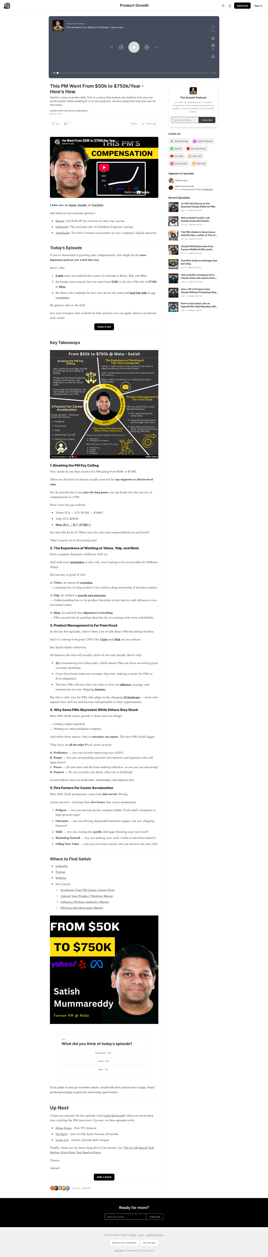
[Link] (45, 247)
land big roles (138, 292)
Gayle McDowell (114, 1115)
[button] (111, 47)
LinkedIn (62, 866)
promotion (77, 562)
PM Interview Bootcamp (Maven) (81, 908)
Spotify (82, 205)
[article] (193, 207)
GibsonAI (62, 227)
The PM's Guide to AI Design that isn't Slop (199, 262)
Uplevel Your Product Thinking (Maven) (86, 896)
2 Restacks (86, 1188)
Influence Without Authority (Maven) (84, 902)
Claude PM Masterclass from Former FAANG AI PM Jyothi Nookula (197, 248)
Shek (117, 639)
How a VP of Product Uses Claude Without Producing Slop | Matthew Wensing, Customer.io (199, 291)
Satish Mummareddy (78, 111)
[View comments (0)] (213, 38)
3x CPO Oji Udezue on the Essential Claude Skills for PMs (198, 205)
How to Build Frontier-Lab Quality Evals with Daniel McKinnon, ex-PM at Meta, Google (196, 219)
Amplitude (63, 233)
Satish (60, 275)
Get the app (149, 1242)
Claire (104, 639)
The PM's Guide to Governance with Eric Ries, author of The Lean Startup (199, 234)
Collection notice (154, 1234)
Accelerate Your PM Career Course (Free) (87, 890)
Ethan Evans (64, 1128)
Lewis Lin (62, 1140)
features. (100, 689)
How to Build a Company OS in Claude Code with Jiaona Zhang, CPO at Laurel (199, 276)
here (143, 1087)
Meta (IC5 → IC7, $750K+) (73, 524)
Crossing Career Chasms (192, 189)
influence (125, 684)
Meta (62, 286)
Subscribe (242, 5)
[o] (173, 207)
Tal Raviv (62, 1134)
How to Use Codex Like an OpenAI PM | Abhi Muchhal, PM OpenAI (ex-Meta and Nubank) (198, 305)
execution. (86, 582)
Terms (141, 1234)
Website (61, 878)
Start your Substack (125, 1242)
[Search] (223, 5)
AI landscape (131, 697)
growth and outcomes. (92, 595)
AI (57, 663)
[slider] (133, 72)
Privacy (132, 1234)
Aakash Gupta (57, 111)
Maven (60, 221)
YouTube (97, 205)
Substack (118, 1250)
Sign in (258, 5)
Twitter (60, 872)
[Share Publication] (230, 5)
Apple (72, 205)
